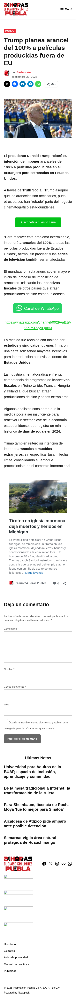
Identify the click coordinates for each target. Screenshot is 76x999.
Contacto (9, 950)
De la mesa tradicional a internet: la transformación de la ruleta (37, 790)
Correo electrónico (15, 686)
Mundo (9, 31)
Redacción (24, 72)
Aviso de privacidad (16, 957)
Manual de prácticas (16, 964)
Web (6, 704)
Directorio (10, 944)
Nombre (9, 669)
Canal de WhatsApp (41, 308)
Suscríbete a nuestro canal (38, 222)
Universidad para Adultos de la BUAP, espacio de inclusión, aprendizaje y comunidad (32, 771)
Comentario (11, 629)
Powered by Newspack (17, 992)
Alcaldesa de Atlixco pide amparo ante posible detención (35, 823)
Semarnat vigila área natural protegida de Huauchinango (30, 840)
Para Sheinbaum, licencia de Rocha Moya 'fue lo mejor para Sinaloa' (37, 806)
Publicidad (10, 970)
